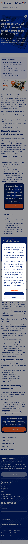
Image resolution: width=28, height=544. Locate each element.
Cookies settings (14, 290)
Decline (14, 297)
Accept (14, 293)
